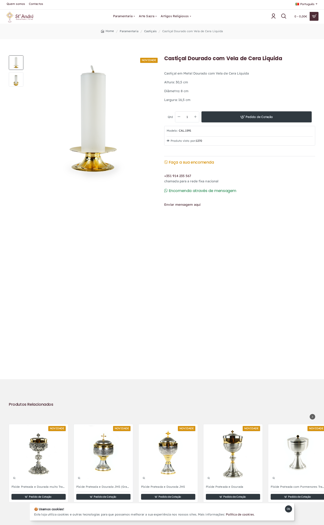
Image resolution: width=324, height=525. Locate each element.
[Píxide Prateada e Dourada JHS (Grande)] (103, 453)
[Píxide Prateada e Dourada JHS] (168, 453)
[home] (107, 31)
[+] (195, 116)
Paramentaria (129, 31)
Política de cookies (240, 514)
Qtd (170, 116)
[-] (179, 116)
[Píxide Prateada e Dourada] (233, 453)
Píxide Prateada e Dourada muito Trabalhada (38, 486)
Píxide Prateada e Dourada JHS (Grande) (103, 486)
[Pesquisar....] (283, 16)
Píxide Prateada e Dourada (224, 486)
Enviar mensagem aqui (182, 204)
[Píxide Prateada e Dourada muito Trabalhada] (38, 453)
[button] (16, 57)
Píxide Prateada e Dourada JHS (163, 486)
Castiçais (150, 31)
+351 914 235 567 (177, 176)
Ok (288, 508)
